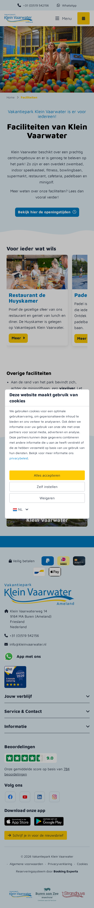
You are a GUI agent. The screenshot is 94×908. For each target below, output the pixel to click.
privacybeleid (18, 458)
